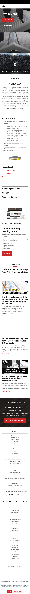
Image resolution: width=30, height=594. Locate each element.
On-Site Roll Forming (15, 551)
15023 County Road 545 (15, 472)
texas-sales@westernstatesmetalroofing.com (15, 478)
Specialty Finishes (15, 521)
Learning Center (15, 549)
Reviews (15, 556)
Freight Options (15, 560)
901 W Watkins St (15, 437)
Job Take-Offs (15, 547)
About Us (15, 538)
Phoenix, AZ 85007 (15, 439)
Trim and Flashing (15, 558)
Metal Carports (15, 528)
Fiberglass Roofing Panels (15, 519)
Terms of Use (15, 573)
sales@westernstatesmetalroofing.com (15, 443)
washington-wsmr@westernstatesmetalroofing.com (15, 491)
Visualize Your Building (15, 420)
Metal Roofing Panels (15, 510)
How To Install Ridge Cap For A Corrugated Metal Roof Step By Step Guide (15, 341)
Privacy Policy (15, 569)
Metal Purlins (15, 517)
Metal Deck (14, 526)
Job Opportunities (15, 545)
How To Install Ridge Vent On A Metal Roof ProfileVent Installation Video (14, 378)
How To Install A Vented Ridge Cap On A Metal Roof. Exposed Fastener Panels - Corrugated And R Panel (15, 300)
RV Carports (15, 530)
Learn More (5, 353)
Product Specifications (15, 554)
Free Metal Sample (14, 496)
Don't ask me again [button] (18, 591)
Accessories (15, 523)
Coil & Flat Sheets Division (15, 461)
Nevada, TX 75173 (15, 474)
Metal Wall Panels (15, 512)
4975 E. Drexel (15, 453)
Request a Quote (14, 494)
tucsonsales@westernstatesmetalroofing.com (15, 459)
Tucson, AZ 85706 (15, 454)
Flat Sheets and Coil (15, 514)
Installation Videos (15, 543)
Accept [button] (10, 591)
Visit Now (6, 253)
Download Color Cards (15, 540)
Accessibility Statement (15, 577)
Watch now (5, 316)
